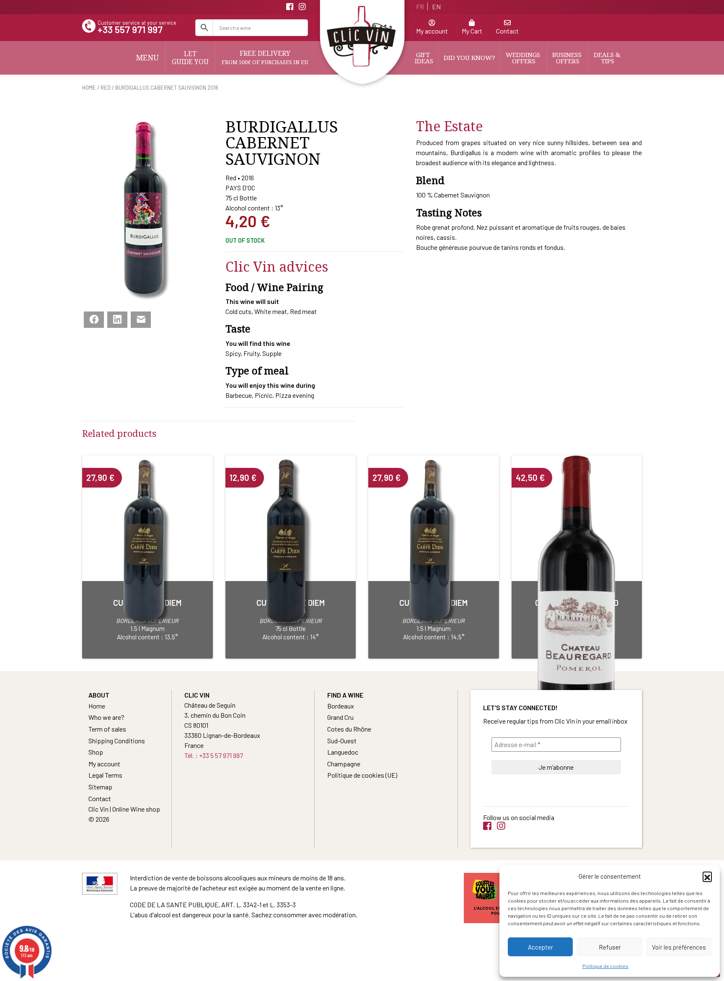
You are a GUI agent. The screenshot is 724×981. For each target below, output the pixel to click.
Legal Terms (105, 775)
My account (432, 31)
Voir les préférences (679, 947)
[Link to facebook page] (289, 6)
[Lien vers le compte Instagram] (302, 6)
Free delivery (265, 57)
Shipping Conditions (116, 741)
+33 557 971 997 (130, 29)
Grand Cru (340, 717)
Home (89, 87)
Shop (95, 752)
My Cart (472, 31)
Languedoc (342, 752)
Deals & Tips (608, 57)
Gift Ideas (424, 57)
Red (106, 87)
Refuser (610, 947)
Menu (147, 57)
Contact (507, 31)
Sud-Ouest (342, 741)
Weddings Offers (524, 57)
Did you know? (469, 57)
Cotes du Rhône (349, 729)
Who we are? (106, 717)
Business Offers (567, 57)
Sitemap (100, 787)
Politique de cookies (605, 966)
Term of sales (107, 729)
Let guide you (190, 57)
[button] (707, 876)
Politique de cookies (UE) (362, 775)
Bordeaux (340, 706)
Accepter (540, 947)
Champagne (343, 764)
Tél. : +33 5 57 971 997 (213, 755)
